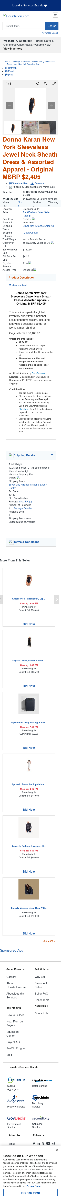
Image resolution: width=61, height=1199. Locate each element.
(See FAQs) (25, 501)
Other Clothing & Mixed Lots (43, 61)
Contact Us (41, 1013)
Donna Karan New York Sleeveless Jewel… (24, 64)
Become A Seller (41, 985)
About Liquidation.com (16, 985)
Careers (11, 977)
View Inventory (12, 48)
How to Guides (15, 1015)
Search (52, 26)
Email (10, 71)
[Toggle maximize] (54, 84)
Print (10, 74)
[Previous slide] (9, 105)
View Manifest (19, 285)
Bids (20, 202)
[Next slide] (51, 105)
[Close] (57, 1150)
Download (39, 183)
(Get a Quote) (30, 232)
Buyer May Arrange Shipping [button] (38, 225)
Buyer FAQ (13, 1042)
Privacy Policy (34, 1186)
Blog (9, 1055)
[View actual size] (45, 84)
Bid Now (29, 624)
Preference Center (30, 1192)
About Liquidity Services (15, 995)
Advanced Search (50, 32)
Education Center (12, 1033)
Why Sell (40, 977)
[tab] (31, 277)
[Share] (37, 84)
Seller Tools (42, 1000)
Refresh (12, 68)
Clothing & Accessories (21, 61)
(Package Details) (22, 508)
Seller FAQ (41, 993)
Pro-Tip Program (16, 1048)
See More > (49, 940)
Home (7, 61)
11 (19, 205)
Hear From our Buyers (15, 1023)
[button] (33, 219)
